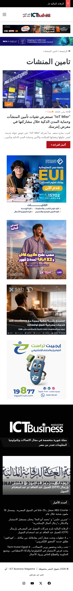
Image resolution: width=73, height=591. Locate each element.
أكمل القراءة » (58, 144)
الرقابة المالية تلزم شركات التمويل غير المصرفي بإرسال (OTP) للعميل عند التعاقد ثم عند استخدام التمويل (40, 487)
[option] (36, 475)
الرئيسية (63, 51)
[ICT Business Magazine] (36, 14)
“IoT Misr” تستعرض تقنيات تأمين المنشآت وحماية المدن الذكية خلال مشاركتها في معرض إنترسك (38, 122)
